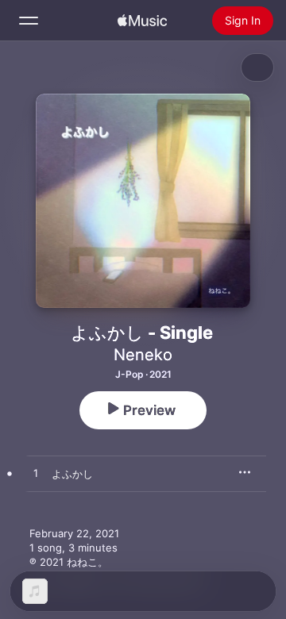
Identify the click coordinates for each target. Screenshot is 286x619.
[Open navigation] (28, 20)
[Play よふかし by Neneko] (36, 474)
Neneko (143, 354)
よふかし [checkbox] (72, 473)
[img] (142, 20)
